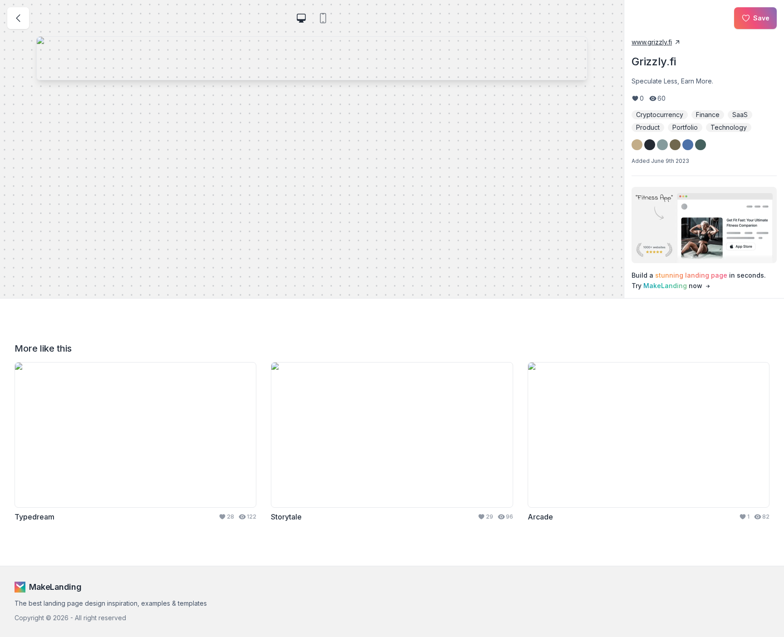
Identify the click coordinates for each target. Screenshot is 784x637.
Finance (708, 114)
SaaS (740, 114)
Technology (728, 127)
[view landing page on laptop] (301, 18)
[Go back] (18, 18)
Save (761, 18)
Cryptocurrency (659, 114)
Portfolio (685, 127)
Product (648, 127)
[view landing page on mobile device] (323, 18)
